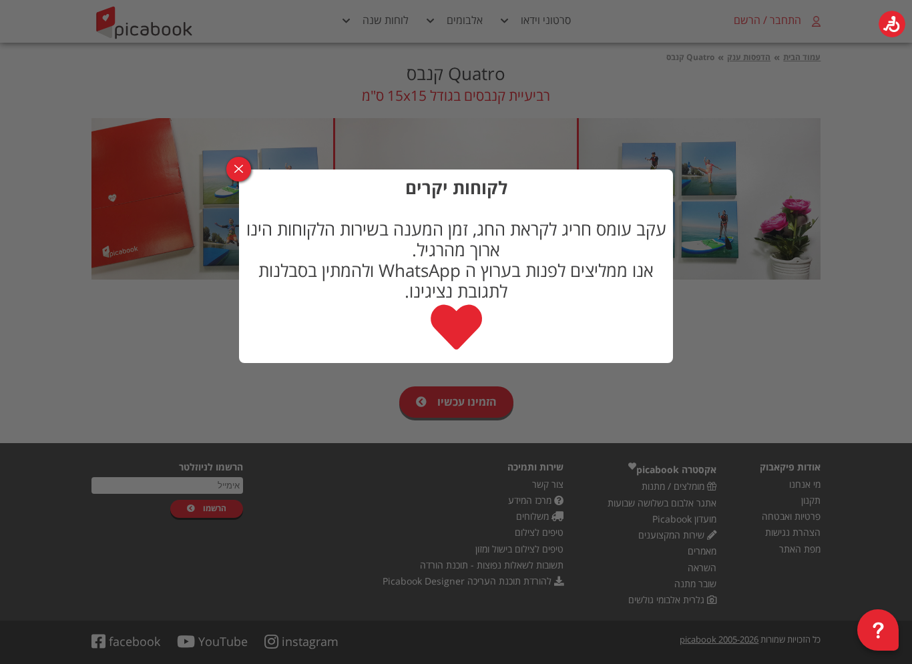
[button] (892, 24)
